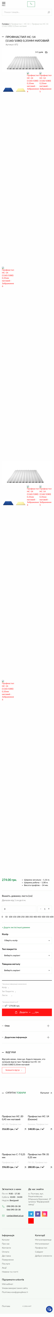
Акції (4, 1268)
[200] (18, 916)
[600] (51, 916)
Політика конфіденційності (15, 1292)
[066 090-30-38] (31, 4)
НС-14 (26, 24)
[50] (6, 916)
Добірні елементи (43, 1256)
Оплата (5, 1252)
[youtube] (31, 1221)
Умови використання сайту (15, 1288)
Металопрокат (42, 1244)
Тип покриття (9, 949)
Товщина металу (11, 964)
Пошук (49, 12)
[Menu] (3, 3)
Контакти (6, 1248)
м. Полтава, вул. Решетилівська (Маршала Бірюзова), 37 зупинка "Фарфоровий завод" (39, 1199)
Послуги (6, 1264)
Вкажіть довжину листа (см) (17, 896)
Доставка (6, 1256)
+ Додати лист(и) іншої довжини (16, 928)
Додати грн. (29, 1012)
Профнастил (16, 24)
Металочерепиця (43, 1240)
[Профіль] (40, 4)
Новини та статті (10, 1272)
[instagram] (44, 1216)
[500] (43, 916)
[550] (47, 916)
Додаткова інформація (16, 1037)
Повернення (8, 1260)
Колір (5, 934)
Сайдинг (39, 1252)
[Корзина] (50, 4)
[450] (39, 916)
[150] (14, 916)
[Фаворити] (45, 4)
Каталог (6, 1240)
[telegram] (31, 1216)
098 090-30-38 (14, 1206)
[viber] (38, 1216)
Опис (7, 1026)
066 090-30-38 (14, 1210)
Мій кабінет (7, 1284)
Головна (5, 24)
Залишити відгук (12, 1070)
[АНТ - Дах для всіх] (13, 4)
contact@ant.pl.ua (15, 1216)
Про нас (6, 1244)
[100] (10, 916)
